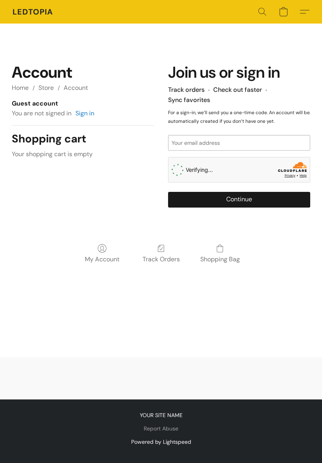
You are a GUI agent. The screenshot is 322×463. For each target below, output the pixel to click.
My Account (102, 259)
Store (46, 88)
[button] (33, 12)
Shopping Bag (220, 259)
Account (76, 88)
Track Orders (161, 259)
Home (20, 88)
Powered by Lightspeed (161, 441)
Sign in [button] (84, 113)
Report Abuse (161, 428)
